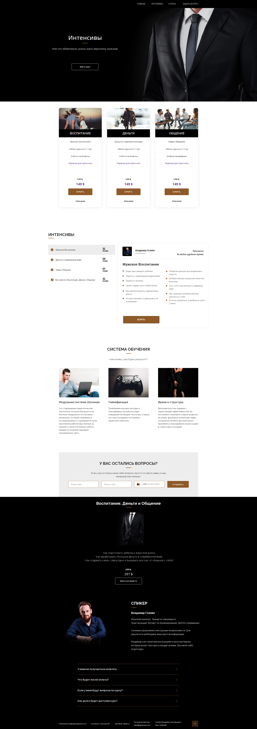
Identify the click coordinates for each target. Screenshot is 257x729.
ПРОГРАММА (157, 4)
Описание (80, 201)
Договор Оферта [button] (122, 723)
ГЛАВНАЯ (141, 4)
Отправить (178, 484)
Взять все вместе (128, 581)
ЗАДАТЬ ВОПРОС (190, 4)
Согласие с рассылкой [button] (100, 723)
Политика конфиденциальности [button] (72, 723)
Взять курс (85, 66)
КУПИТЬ (172, 4)
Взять (141, 319)
